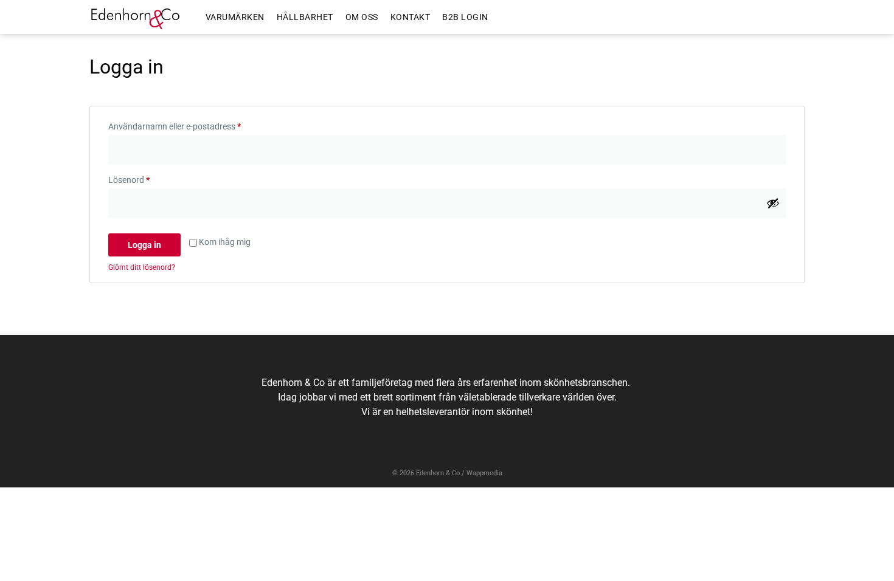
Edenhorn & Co (438, 473)
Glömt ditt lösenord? (141, 267)
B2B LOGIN (465, 17)
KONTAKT (410, 17)
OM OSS (361, 17)
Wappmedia (484, 473)
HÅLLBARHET (305, 17)
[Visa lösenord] (773, 203)
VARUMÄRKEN (235, 17)
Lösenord (153, 178)
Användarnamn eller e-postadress (198, 124)
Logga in (144, 245)
